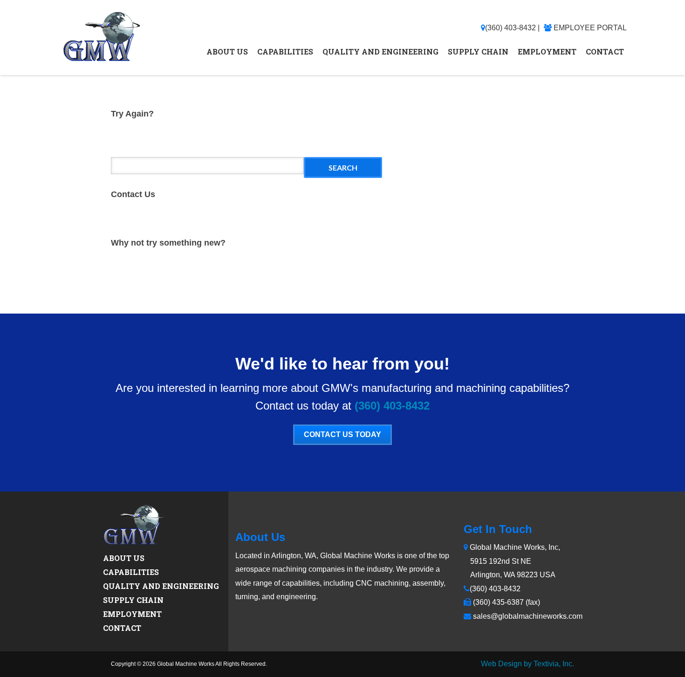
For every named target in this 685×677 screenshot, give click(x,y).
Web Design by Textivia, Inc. (527, 664)
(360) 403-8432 (510, 28)
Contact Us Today (342, 434)
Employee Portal (590, 28)
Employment (547, 51)
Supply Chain (478, 51)
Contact (605, 51)
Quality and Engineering (380, 51)
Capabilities (285, 51)
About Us (227, 51)
